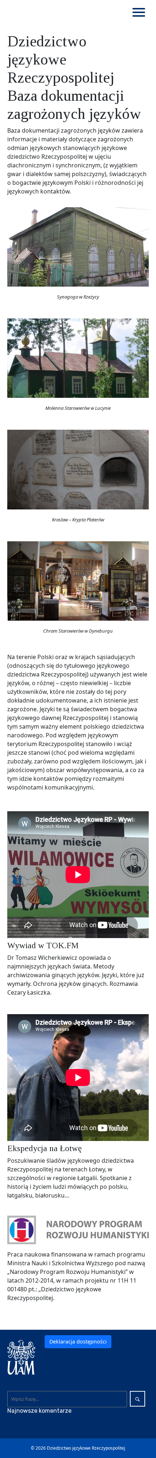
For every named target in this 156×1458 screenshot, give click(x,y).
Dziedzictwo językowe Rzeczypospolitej (86, 1448)
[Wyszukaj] (137, 1399)
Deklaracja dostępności (78, 1341)
